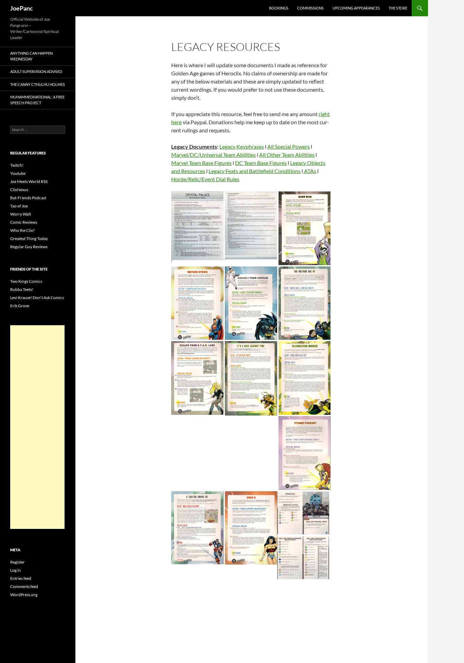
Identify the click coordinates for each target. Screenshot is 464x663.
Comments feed (24, 586)
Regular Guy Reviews (29, 246)
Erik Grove (19, 305)
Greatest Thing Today (29, 238)
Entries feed (20, 578)
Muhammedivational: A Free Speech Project (37, 100)
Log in (15, 570)
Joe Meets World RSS (29, 181)
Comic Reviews (23, 222)
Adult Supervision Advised (36, 71)
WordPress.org (23, 594)
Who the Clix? (22, 230)
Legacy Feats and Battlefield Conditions (255, 171)
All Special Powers (288, 146)
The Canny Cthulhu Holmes (37, 84)
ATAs (309, 171)
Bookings (278, 8)
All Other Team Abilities (287, 154)
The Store (398, 8)
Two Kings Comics (26, 281)
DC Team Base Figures (261, 163)
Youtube (17, 173)
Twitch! (16, 165)
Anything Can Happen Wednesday (31, 56)
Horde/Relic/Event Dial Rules (205, 179)
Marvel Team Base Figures (201, 163)
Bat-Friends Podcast (28, 197)
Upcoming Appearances (356, 8)
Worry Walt (20, 214)
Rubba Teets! (21, 289)
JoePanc (21, 8)
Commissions (310, 8)
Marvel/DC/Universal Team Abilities (213, 154)
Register (17, 562)
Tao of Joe (19, 205)
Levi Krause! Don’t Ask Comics (37, 297)
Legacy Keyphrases (241, 146)
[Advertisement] (37, 427)
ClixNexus (19, 189)
